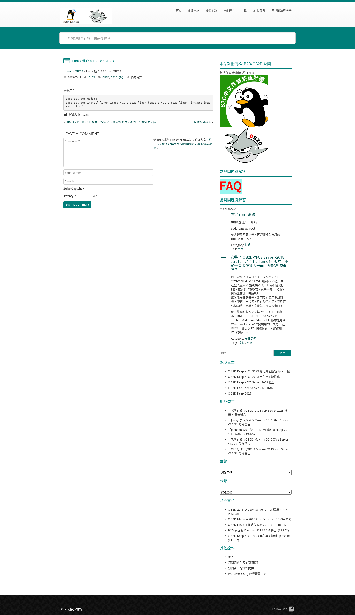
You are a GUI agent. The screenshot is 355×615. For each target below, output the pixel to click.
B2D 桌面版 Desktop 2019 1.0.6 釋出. (252, 530)
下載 (244, 10)
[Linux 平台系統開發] (86, 16)
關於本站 (193, 10)
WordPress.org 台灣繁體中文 (247, 574)
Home (67, 71)
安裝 (242, 343)
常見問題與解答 (281, 10)
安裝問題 (250, 338)
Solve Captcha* (73, 188)
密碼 (249, 343)
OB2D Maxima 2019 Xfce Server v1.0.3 (254, 519)
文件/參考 (259, 10)
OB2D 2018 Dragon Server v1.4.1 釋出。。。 (258, 509)
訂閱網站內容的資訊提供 (244, 562)
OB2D (79, 71)
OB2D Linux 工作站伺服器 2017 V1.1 (252, 525)
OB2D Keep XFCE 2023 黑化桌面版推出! (254, 377)
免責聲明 (229, 10)
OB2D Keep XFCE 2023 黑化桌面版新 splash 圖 (259, 371)
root (240, 249)
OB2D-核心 (117, 77)
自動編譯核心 (202, 122)
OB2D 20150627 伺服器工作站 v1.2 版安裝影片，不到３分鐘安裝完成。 (112, 122)
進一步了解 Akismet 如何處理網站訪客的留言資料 (182, 144)
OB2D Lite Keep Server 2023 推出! (250, 388)
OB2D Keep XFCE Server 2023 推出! (251, 382)
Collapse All (228, 209)
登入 (231, 557)
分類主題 (211, 10)
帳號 (247, 245)
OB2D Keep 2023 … (241, 393)
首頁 (179, 10)
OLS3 (92, 77)
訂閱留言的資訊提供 (241, 568)
